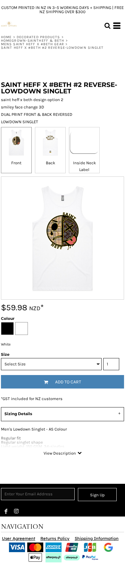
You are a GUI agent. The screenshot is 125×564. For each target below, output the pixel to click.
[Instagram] (16, 511)
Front (16, 162)
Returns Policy (55, 538)
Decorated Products (38, 37)
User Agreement (18, 538)
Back (50, 162)
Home (6, 37)
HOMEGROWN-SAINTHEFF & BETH (32, 40)
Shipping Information (97, 538)
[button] (107, 25)
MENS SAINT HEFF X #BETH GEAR (32, 44)
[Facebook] (6, 511)
